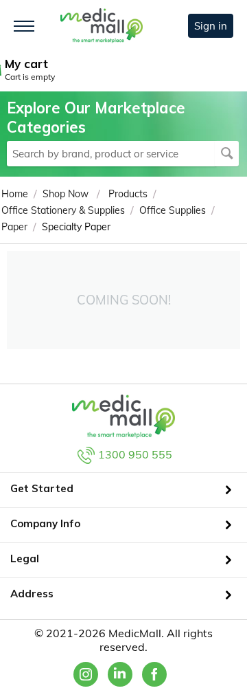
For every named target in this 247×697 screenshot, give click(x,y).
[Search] (227, 153)
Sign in (210, 25)
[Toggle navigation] (24, 26)
